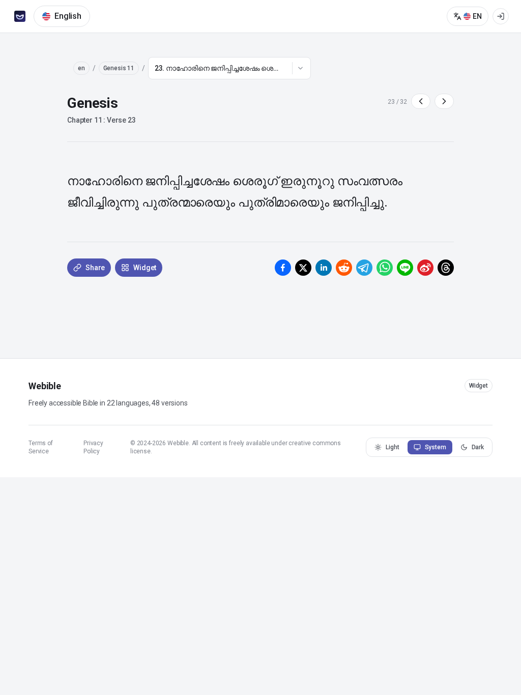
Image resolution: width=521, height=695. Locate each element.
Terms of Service (40, 447)
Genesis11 (118, 68)
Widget (478, 385)
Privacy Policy (93, 447)
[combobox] (229, 68)
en (81, 68)
